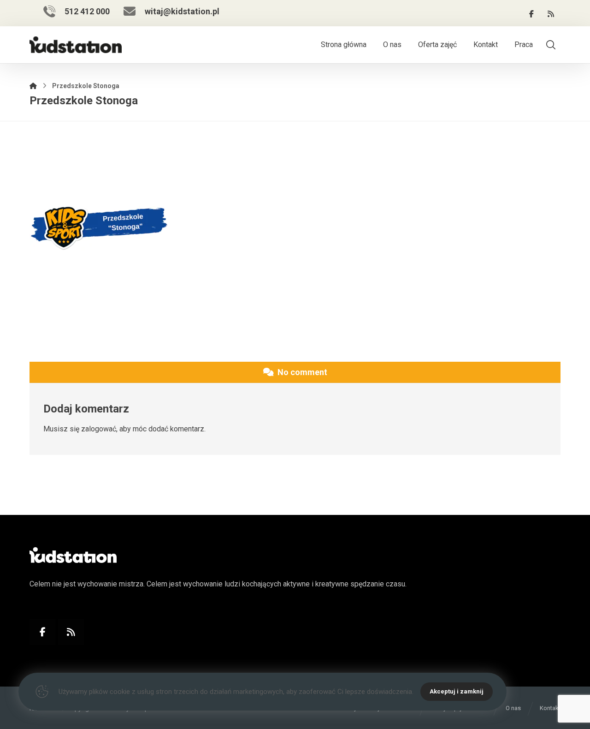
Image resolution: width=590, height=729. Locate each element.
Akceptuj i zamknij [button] (457, 691)
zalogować (98, 428)
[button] (531, 14)
